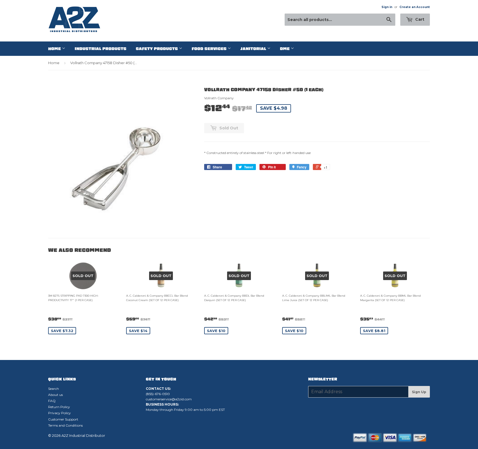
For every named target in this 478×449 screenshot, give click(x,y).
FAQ (52, 401)
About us (55, 395)
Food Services (210, 48)
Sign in (386, 7)
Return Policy (59, 407)
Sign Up (419, 392)
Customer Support (63, 419)
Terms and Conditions (65, 425)
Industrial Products (100, 48)
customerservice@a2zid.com (169, 399)
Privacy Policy (59, 413)
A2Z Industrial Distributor (83, 435)
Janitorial (253, 48)
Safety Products (157, 48)
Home (55, 48)
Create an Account (414, 7)
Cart (419, 19)
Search (53, 389)
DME (285, 48)
